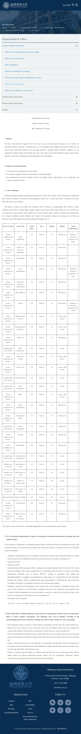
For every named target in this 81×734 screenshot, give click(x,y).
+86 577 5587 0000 (60, 683)
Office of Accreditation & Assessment (19, 90)
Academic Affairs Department (53, 28)
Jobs (11, 705)
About (13, 28)
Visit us (30, 713)
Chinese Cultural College (15, 30)
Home (4, 28)
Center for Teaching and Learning (17, 71)
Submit (66, 8)
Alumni (5, 110)
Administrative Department (12, 97)
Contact (11, 701)
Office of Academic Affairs (14, 58)
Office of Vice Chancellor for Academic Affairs (22, 52)
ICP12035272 (62, 729)
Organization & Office (29, 28)
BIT (30, 701)
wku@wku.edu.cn (60, 688)
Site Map (11, 709)
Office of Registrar (11, 65)
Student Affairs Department (12, 103)
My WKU (67, 5)
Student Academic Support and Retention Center (23, 78)
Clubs (30, 709)
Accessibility (30, 705)
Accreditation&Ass (11, 713)
